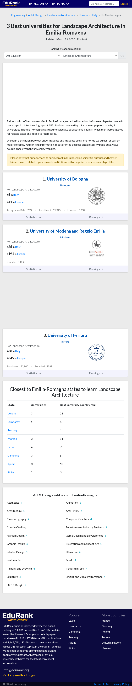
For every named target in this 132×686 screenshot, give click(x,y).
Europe (83, 15)
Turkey (106, 637)
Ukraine (106, 648)
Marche (12, 438)
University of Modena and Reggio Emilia (65, 230)
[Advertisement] (32, 92)
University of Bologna (65, 178)
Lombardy (14, 421)
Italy (94, 15)
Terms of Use (101, 683)
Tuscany (12, 430)
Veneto (12, 413)
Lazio (11, 447)
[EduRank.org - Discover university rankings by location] (11, 3)
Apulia (11, 463)
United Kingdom (111, 642)
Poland (106, 631)
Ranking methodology (19, 675)
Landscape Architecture (61, 15)
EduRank (82, 39)
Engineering (18, 15)
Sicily (11, 472)
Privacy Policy (121, 683)
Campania (13, 455)
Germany (107, 626)
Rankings (94, 216)
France (106, 620)
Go (122, 55)
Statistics (32, 216)
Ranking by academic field (65, 48)
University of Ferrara (65, 335)
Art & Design (35, 15)
